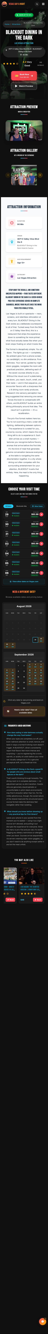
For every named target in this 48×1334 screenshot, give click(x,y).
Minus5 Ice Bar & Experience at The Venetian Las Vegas (20, 888)
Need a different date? (23, 591)
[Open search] (37, 4)
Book (29, 900)
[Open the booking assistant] (42, 1321)
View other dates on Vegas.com (25, 581)
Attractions (16, 24)
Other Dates (38, 506)
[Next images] (40, 175)
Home (7, 24)
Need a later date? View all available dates (25, 711)
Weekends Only (21, 506)
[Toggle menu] (43, 4)
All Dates (8, 506)
